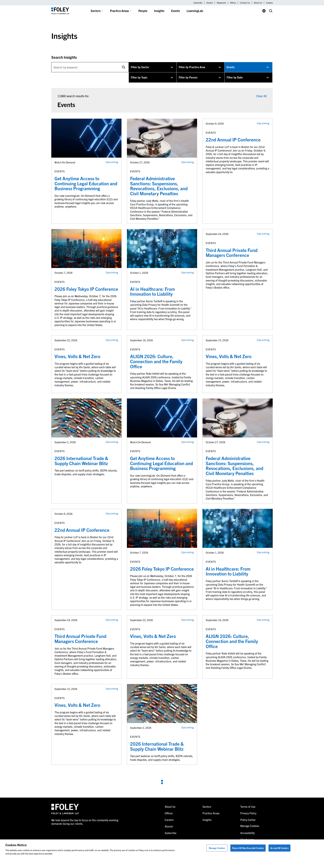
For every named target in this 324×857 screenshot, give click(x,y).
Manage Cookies (217, 848)
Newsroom (221, 3)
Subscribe (198, 3)
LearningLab (195, 11)
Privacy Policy (248, 813)
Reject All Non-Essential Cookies (248, 848)
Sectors (96, 11)
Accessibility (247, 833)
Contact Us (245, 3)
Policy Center (248, 819)
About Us (258, 3)
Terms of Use (247, 806)
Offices (233, 3)
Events (175, 11)
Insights (159, 11)
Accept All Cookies (279, 848)
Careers (269, 3)
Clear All (261, 96)
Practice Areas (119, 11)
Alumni (209, 3)
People (142, 11)
